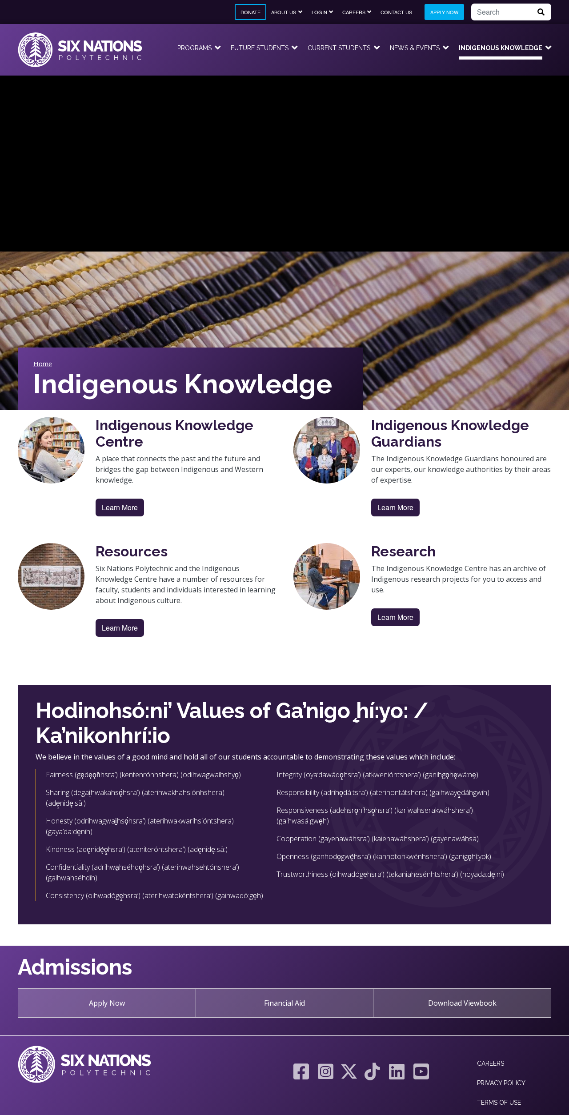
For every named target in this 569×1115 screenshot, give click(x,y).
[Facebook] (301, 1071)
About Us (283, 12)
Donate (250, 12)
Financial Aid (284, 1003)
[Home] (80, 50)
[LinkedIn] (397, 1071)
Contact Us (396, 12)
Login (319, 12)
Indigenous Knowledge (500, 48)
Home (42, 363)
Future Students (260, 48)
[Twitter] (349, 1071)
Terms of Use (499, 1102)
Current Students (339, 48)
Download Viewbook (462, 1003)
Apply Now (444, 12)
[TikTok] (372, 1071)
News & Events (415, 48)
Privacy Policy (501, 1083)
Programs (194, 48)
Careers (353, 12)
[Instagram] (325, 1071)
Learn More (120, 507)
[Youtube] (419, 1071)
